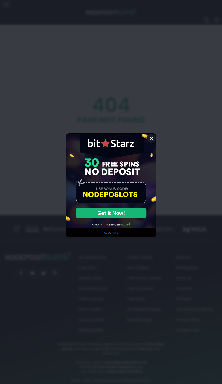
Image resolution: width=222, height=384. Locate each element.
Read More (111, 232)
